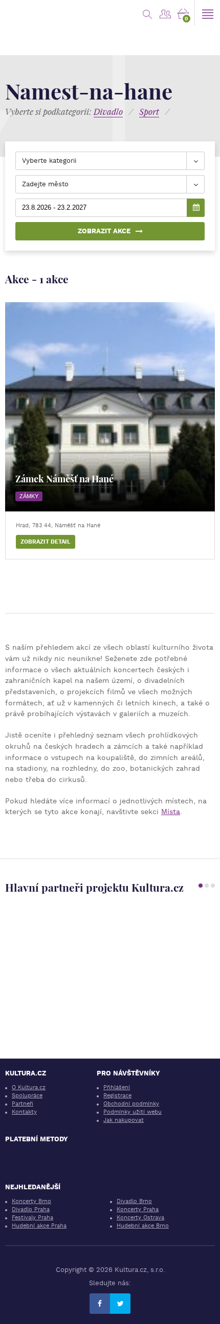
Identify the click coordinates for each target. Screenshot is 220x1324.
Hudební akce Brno (143, 1225)
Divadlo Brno (134, 1201)
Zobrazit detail (45, 541)
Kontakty (24, 1112)
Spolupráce (27, 1095)
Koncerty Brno (31, 1201)
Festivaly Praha (32, 1217)
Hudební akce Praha (39, 1225)
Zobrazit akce (104, 231)
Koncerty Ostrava (140, 1217)
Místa (170, 811)
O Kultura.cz (29, 1087)
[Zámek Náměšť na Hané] (110, 406)
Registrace (117, 1095)
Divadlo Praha (31, 1209)
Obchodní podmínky (131, 1103)
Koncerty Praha (138, 1209)
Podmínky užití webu (132, 1112)
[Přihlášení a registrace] (165, 13)
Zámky (28, 496)
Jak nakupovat (123, 1120)
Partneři (22, 1103)
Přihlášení (116, 1087)
